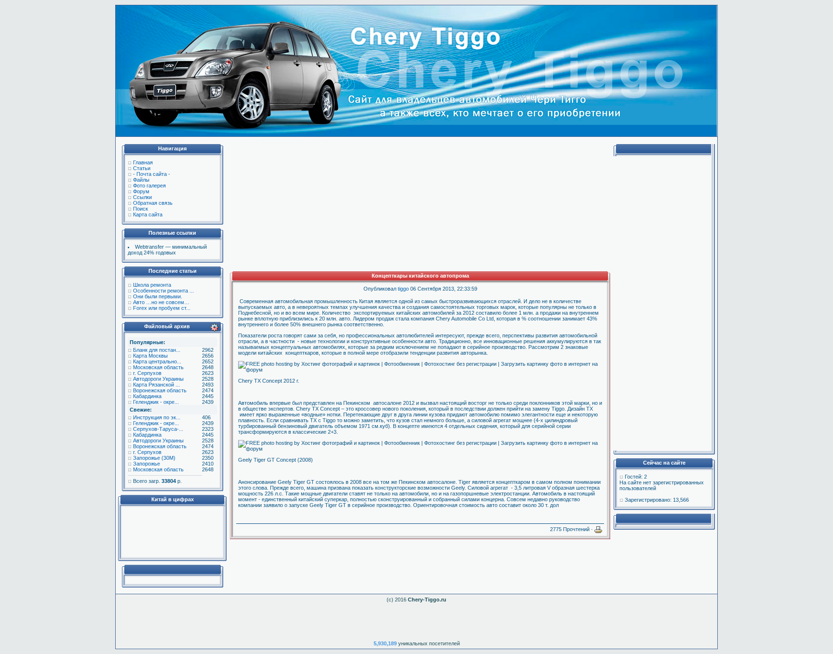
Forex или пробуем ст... (161, 308)
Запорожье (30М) (154, 458)
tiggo (403, 289)
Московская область (158, 367)
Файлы (141, 180)
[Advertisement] (172, 532)
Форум (141, 191)
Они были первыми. (157, 296)
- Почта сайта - (151, 174)
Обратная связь (153, 203)
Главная (143, 162)
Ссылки (142, 197)
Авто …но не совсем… (161, 302)
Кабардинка (147, 396)
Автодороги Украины (158, 379)
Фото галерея (149, 185)
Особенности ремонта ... (163, 291)
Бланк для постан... (156, 350)
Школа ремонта (152, 285)
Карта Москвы (150, 356)
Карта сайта (147, 214)
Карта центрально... (157, 361)
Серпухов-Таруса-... (158, 429)
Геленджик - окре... (156, 402)
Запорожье (146, 464)
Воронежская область (160, 390)
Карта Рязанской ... (156, 384)
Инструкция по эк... (156, 417)
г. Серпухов (147, 373)
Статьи (141, 168)
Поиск (140, 209)
